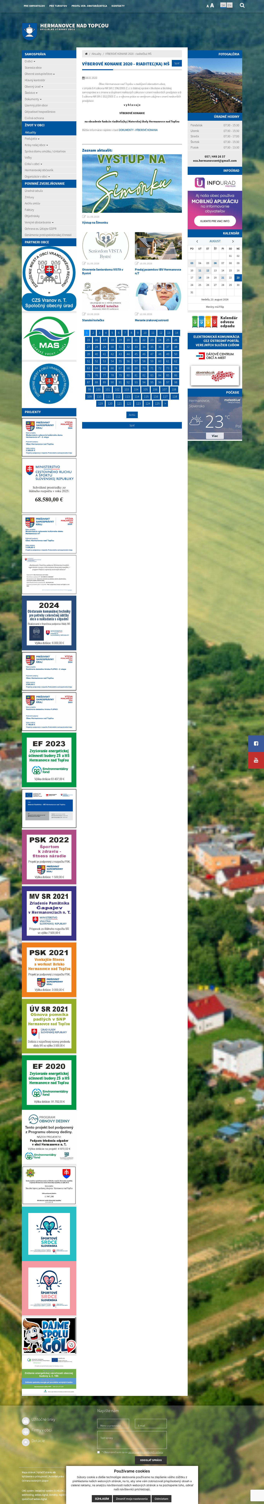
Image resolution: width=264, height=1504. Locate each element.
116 (155, 396)
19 (120, 340)
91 (120, 382)
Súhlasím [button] (102, 1498)
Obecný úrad (33, 86)
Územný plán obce (36, 105)
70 (144, 368)
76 (96, 375)
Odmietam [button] (161, 1498)
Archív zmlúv (32, 203)
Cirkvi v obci (32, 164)
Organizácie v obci (36, 176)
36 (159, 347)
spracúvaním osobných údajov (145, 1452)
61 (167, 361)
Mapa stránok (28, 1472)
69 (136, 368)
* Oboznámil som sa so (132, 1452)
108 (174, 389)
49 (167, 354)
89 (104, 382)
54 (112, 361)
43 (120, 354)
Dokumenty (32, 99)
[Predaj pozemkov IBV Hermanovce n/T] (158, 246)
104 (136, 389)
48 (159, 354)
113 (127, 396)
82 (144, 375)
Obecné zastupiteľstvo (39, 74)
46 (144, 354)
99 (89, 389)
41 (104, 354)
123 (138, 403)
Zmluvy (29, 197)
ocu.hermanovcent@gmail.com (215, 160)
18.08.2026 (146, 263)
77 (104, 375)
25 (167, 340)
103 (126, 389)
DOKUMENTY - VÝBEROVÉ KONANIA (138, 130)
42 (112, 354)
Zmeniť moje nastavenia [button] (132, 1498)
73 (167, 368)
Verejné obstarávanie (38, 222)
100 (98, 389)
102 (117, 389)
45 (136, 354)
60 (159, 361)
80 (128, 375)
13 (168, 333)
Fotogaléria (229, 54)
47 (151, 354)
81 (136, 375)
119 (100, 403)
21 (136, 340)
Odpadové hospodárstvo (40, 112)
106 (155, 389)
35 (151, 347)
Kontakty (118, 6)
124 (148, 403)
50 (175, 354)
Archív (132, 415)
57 (136, 361)
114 (137, 396)
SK (223, 5)
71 (151, 368)
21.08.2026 (93, 216)
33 (136, 347)
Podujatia (31, 138)
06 (215, 263)
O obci (29, 61)
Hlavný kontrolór (35, 80)
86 (175, 375)
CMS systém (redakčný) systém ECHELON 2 (43, 1490)
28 (96, 347)
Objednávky (32, 216)
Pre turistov (58, 6)
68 (128, 368)
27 (88, 347)
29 (104, 347)
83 (151, 375)
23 (151, 340)
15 (88, 340)
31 (120, 347)
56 (128, 361)
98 (175, 382)
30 (112, 347)
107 (164, 389)
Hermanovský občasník (39, 170)
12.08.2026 (146, 314)
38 (175, 347)
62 (175, 361)
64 (96, 368)
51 (88, 361)
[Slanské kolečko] (105, 296)
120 (110, 403)
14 (176, 333)
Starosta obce (33, 67)
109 (89, 396)
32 (128, 347)
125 (157, 403)
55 (120, 361)
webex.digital (41, 1494)
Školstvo (30, 93)
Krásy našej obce (35, 145)
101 (107, 389)
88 (96, 382)
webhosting (28, 1494)
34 (144, 347)
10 (144, 333)
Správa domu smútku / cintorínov (45, 151)
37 (167, 347)
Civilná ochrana (34, 118)
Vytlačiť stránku (45, 1472)
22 (144, 340)
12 (160, 333)
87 (88, 382)
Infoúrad (231, 170)
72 (159, 368)
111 (108, 396)
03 (192, 263)
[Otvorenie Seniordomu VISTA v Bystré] (105, 246)
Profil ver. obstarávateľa (89, 6)
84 (159, 375)
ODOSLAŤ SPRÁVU (151, 1460)
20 (128, 340)
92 (128, 382)
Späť (176, 63)
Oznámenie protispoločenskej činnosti (48, 235)
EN (230, 5)
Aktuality (30, 132)
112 (118, 396)
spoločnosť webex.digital (34, 1499)
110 (99, 396)
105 (145, 389)
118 (174, 396)
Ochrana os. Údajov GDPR (40, 229)
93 (136, 382)
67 (120, 368)
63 (88, 368)
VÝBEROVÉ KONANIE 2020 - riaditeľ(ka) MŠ (128, 54)
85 (167, 375)
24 (159, 340)
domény (53, 1494)
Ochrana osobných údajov (35, 1480)
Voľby (28, 157)
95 (151, 382)
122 (129, 403)
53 (104, 361)
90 (112, 382)
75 (88, 375)
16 (96, 340)
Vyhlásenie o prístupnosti (34, 1476)
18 (112, 340)
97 (167, 382)
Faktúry (29, 210)
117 (165, 396)
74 (175, 368)
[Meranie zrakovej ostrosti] (158, 296)
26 (175, 340)
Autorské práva (56, 1476)
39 (88, 354)
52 (96, 361)
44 (128, 354)
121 (119, 403)
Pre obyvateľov (34, 6)
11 (152, 333)
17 (104, 340)
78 (112, 375)
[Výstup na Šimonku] (132, 183)
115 (146, 396)
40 (96, 354)
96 (159, 382)
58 (144, 361)
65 (104, 368)
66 (112, 368)
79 (120, 375)
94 (144, 382)
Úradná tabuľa (34, 191)
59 (151, 361)
